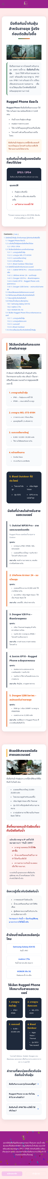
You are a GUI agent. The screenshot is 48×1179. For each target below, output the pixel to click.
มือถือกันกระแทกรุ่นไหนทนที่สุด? (24, 1084)
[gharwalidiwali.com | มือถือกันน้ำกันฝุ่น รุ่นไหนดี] (25, 4)
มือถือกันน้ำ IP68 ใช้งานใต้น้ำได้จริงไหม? (24, 1109)
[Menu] (3, 4)
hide (15, 234)
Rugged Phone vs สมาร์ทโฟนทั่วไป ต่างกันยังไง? (24, 1095)
